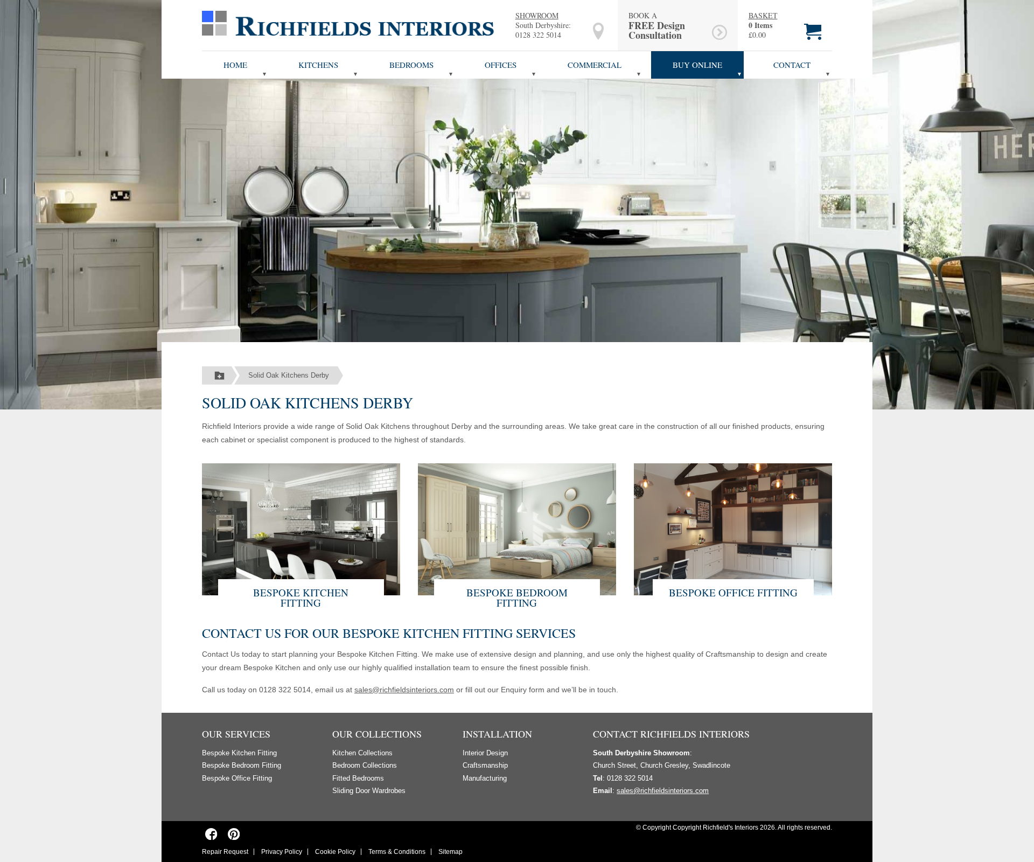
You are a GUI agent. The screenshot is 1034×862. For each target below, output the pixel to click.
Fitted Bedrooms (358, 778)
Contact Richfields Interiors (671, 733)
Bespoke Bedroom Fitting (517, 597)
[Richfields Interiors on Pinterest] (233, 833)
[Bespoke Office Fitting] (733, 528)
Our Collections (377, 733)
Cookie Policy (335, 852)
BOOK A (656, 25)
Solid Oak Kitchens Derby (288, 375)
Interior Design (485, 753)
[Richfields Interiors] (348, 22)
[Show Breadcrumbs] (219, 375)
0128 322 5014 (538, 35)
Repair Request (225, 852)
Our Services (236, 733)
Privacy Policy (281, 852)
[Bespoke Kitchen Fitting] (301, 528)
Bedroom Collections (364, 765)
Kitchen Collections (362, 753)
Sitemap (450, 852)
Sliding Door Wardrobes (369, 791)
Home (235, 64)
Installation (497, 733)
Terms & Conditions (396, 852)
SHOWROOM (536, 15)
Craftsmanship (485, 765)
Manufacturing (485, 778)
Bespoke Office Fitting (733, 592)
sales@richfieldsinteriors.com (404, 689)
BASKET (763, 15)
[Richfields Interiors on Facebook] (211, 833)
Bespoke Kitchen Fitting (300, 597)
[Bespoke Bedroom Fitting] (517, 528)
